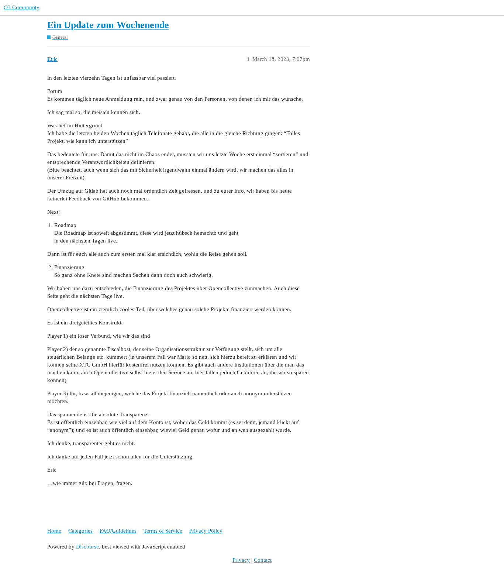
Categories (80, 531)
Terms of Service (163, 531)
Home (54, 531)
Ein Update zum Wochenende (108, 25)
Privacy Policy (205, 531)
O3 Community (21, 7)
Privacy (241, 560)
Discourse (87, 547)
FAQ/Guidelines (118, 531)
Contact (263, 560)
